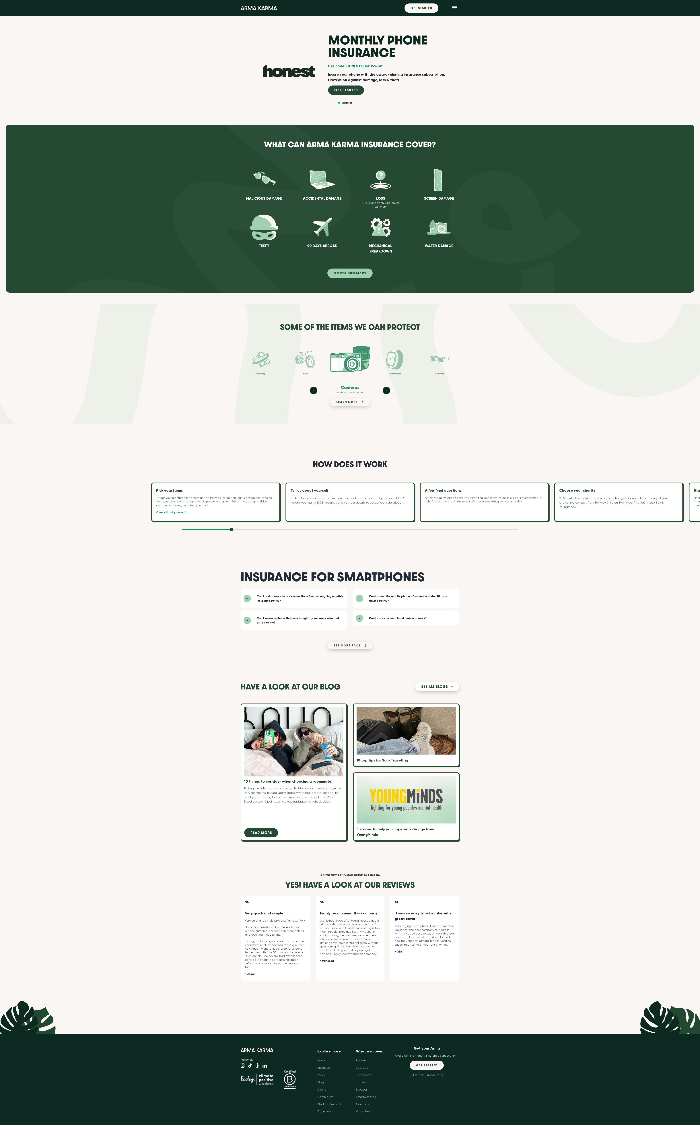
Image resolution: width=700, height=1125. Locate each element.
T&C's (413, 1075)
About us (323, 1067)
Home (321, 1060)
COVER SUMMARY (350, 273)
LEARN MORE (347, 402)
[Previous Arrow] (313, 390)
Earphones (363, 1075)
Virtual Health (365, 1111)
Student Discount (329, 1104)
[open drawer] (454, 8)
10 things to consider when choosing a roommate (278, 709)
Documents (325, 1111)
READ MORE (261, 832)
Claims (321, 1089)
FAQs (321, 1075)
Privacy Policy (435, 1075)
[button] (294, 598)
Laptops (362, 1067)
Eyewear (362, 1089)
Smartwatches (366, 1097)
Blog (320, 1082)
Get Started (421, 8)
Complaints (325, 1097)
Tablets (361, 1082)
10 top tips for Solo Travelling (382, 760)
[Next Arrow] (386, 390)
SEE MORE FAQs (347, 645)
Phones (361, 1060)
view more (347, 260)
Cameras (362, 1104)
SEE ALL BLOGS (434, 686)
